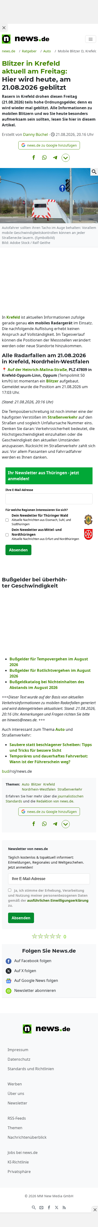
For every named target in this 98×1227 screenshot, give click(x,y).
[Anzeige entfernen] (94, 1209)
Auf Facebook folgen (32, 960)
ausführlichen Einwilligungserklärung (57, 900)
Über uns (16, 1093)
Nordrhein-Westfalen (39, 789)
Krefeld (49, 784)
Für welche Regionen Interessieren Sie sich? (38, 510)
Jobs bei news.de (23, 1152)
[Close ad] (4, 27)
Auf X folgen (24, 970)
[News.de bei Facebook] (49, 1207)
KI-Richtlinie (18, 1162)
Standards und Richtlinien (31, 1068)
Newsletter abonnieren (34, 990)
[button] (49, 145)
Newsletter (17, 1103)
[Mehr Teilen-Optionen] (66, 158)
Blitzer (36, 784)
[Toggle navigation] (90, 39)
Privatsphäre (19, 1171)
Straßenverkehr (70, 789)
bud (5, 771)
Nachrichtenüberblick (27, 1137)
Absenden (18, 550)
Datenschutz (19, 1059)
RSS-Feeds (17, 1118)
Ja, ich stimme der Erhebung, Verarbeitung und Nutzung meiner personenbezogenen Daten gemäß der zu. (48, 898)
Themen (15, 1127)
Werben (15, 1084)
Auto (25, 784)
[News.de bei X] (57, 1207)
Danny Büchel (35, 134)
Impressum (18, 1049)
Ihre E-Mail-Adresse (20, 490)
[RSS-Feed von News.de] (64, 1207)
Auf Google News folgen (35, 980)
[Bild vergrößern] (94, 172)
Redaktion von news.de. (55, 801)
